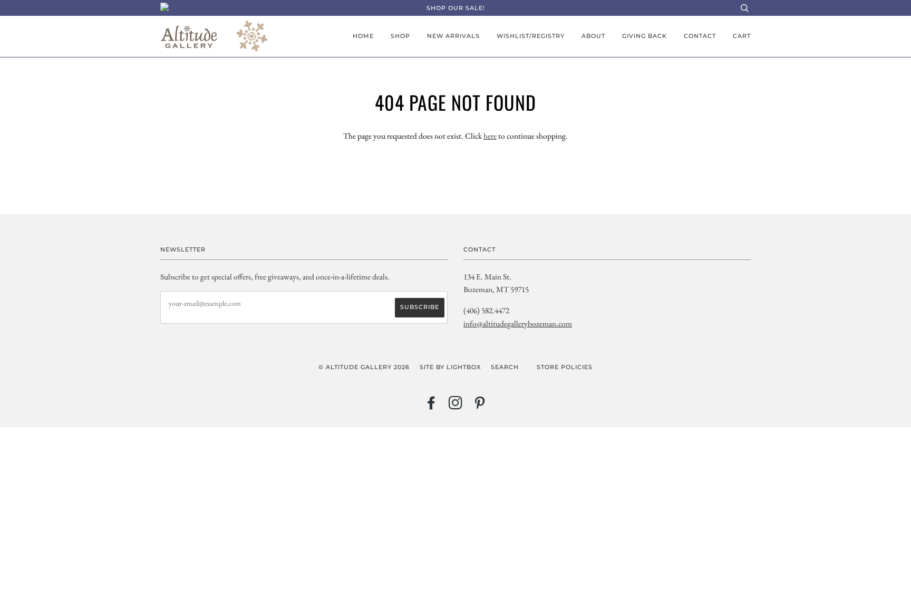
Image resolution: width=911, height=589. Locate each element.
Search (505, 367)
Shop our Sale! (456, 8)
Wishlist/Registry (531, 36)
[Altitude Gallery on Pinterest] (480, 406)
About (593, 36)
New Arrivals (453, 36)
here (490, 135)
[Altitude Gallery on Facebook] (431, 406)
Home (363, 36)
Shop (400, 36)
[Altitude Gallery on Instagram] (456, 406)
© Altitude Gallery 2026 (364, 367)
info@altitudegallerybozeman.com (517, 323)
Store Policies (565, 367)
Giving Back (644, 36)
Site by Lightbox (450, 367)
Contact (700, 36)
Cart (742, 36)
